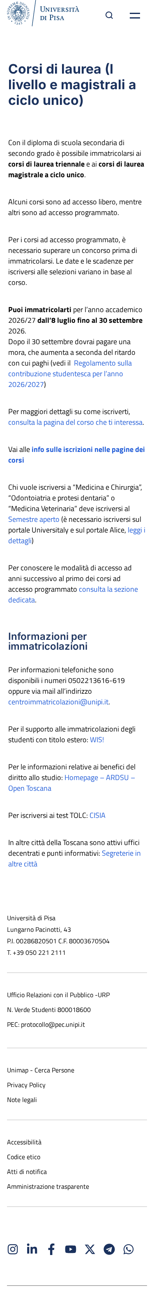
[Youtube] (70, 1249)
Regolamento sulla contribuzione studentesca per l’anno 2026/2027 (70, 373)
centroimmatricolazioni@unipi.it (58, 701)
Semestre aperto (34, 519)
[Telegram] (109, 1249)
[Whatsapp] (128, 1249)
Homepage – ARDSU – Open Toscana (71, 783)
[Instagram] (12, 1249)
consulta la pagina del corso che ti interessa (75, 422)
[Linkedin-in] (32, 1249)
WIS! (97, 739)
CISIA (98, 815)
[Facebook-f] (51, 1249)
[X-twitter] (90, 1249)
